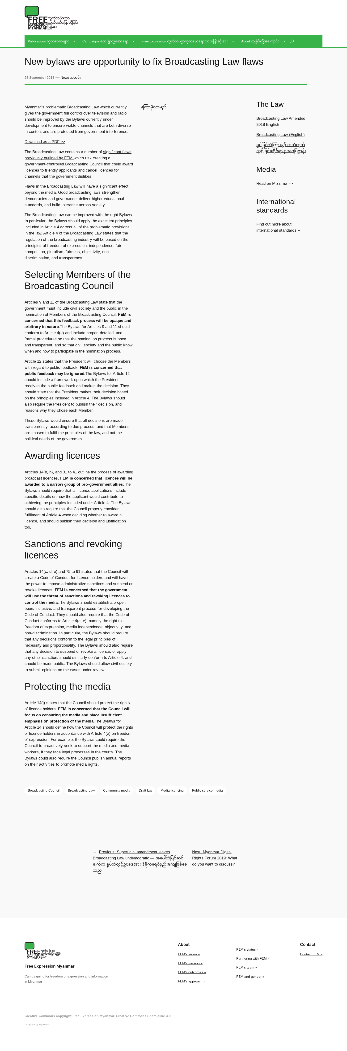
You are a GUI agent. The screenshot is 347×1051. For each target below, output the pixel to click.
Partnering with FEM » (253, 958)
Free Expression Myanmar (50, 966)
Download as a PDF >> (45, 142)
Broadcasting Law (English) (280, 134)
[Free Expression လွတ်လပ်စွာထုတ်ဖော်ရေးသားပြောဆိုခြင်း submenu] (233, 41)
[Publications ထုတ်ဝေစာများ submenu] (74, 41)
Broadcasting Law (81, 790)
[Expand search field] (292, 41)
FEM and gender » (250, 976)
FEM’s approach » (191, 981)
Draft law (145, 790)
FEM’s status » (247, 949)
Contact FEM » (311, 954)
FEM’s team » (246, 967)
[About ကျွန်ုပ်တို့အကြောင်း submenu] (284, 41)
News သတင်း (71, 77)
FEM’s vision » (189, 954)
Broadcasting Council (43, 790)
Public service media (207, 790)
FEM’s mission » (190, 963)
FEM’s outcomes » (192, 972)
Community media (116, 790)
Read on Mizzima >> (274, 183)
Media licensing (172, 790)
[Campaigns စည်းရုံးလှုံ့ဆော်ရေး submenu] (133, 41)
